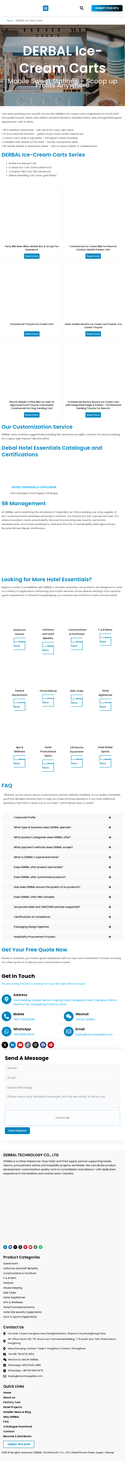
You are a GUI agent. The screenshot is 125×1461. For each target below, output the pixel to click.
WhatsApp (22, 1029)
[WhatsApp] (6, 1031)
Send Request (17, 1130)
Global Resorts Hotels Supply (87, 1452)
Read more (31, 256)
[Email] (69, 1031)
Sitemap (109, 1452)
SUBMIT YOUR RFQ (107, 8)
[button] (45, 8)
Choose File (62, 1117)
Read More (19, 644)
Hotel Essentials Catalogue (34, 487)
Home (10, 20)
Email (80, 1029)
